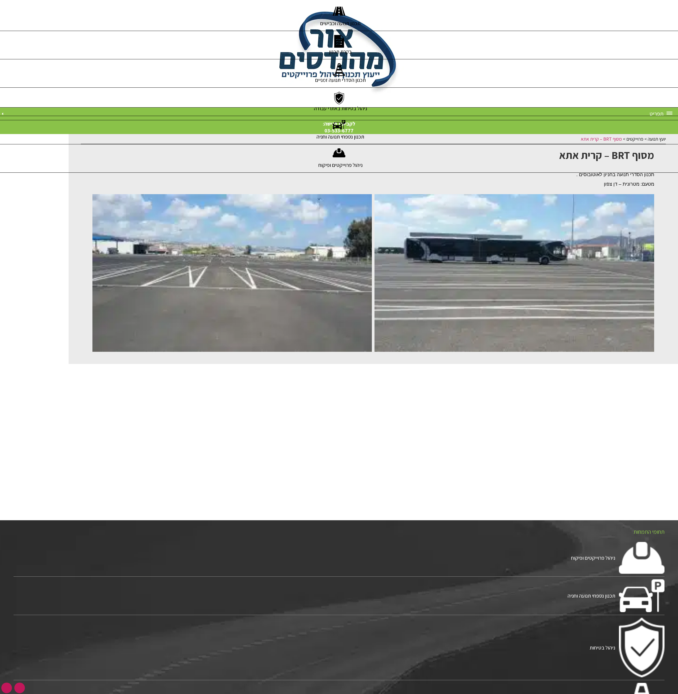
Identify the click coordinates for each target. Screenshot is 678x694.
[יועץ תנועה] (339, 53)
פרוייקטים (633, 139)
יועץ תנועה (655, 139)
